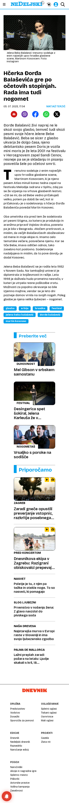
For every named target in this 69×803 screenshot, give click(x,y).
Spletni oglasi (49, 708)
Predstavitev (17, 708)
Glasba (10, 308)
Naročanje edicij (19, 749)
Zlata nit (46, 741)
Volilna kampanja (20, 786)
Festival (57, 308)
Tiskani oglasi (49, 712)
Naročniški (16, 767)
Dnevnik (14, 737)
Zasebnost (16, 790)
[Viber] (24, 114)
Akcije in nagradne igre (23, 771)
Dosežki (14, 716)
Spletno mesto (19, 774)
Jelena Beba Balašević (19, 314)
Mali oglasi (47, 720)
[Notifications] (7, 796)
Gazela (45, 737)
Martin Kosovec (16, 321)
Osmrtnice (47, 716)
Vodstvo (15, 712)
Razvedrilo (16, 745)
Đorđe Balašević (50, 314)
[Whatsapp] (46, 114)
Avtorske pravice (20, 782)
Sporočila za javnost (22, 720)
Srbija (24, 308)
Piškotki (14, 778)
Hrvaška (40, 308)
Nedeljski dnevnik (20, 741)
